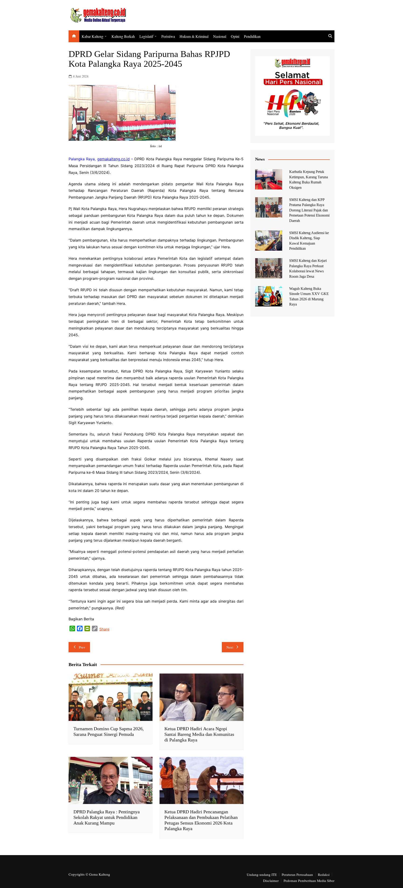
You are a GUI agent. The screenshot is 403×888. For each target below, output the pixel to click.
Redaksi (324, 874)
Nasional (219, 36)
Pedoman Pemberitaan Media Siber (309, 880)
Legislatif (146, 36)
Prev (82, 647)
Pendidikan (252, 36)
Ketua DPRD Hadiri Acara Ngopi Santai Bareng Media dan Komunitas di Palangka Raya (199, 734)
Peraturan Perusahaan (297, 874)
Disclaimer (271, 880)
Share (104, 629)
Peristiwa (168, 36)
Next (229, 647)
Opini (235, 36)
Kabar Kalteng (92, 36)
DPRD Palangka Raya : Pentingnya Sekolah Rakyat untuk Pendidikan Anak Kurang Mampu (106, 817)
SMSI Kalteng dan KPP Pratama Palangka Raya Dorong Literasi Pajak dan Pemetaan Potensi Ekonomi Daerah (309, 210)
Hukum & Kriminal (194, 36)
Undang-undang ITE (262, 874)
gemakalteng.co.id (113, 159)
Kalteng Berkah (123, 36)
